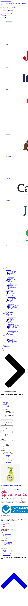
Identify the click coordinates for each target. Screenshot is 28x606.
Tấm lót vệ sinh (11, 293)
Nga (5, 448)
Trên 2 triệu (7, 416)
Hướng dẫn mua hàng (7, 542)
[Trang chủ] (4, 17)
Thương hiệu (5, 19)
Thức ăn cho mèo (9, 314)
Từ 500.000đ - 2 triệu (9, 415)
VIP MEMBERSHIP (7, 550)
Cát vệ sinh (10, 329)
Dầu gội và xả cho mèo (13, 284)
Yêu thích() (9, 13)
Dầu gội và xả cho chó (13, 281)
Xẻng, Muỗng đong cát (13, 331)
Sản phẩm (5, 268)
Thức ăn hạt (8, 270)
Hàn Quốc (7, 443)
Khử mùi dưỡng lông (12, 306)
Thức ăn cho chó (9, 295)
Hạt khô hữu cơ (11, 273)
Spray (6, 428)
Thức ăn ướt (10, 299)
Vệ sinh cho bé (9, 286)
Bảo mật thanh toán (7, 553)
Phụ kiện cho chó (9, 312)
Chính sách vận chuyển (8, 551)
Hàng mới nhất (9, 460)
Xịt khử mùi (10, 290)
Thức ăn (7, 336)
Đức (6, 446)
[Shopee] (5, 531)
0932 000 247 (8, 523)
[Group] (3, 531)
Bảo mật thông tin (6, 555)
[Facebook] (1, 531)
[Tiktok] (7, 531)
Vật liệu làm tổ (11, 340)
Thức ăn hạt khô (11, 272)
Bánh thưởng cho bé (10, 274)
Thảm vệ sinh (11, 332)
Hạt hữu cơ (13, 3)
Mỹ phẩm (8, 280)
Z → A (7, 457)
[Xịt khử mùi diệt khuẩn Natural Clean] (10, 483)
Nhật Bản (7, 445)
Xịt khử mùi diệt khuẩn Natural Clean (11, 485)
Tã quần (10, 292)
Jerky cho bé (11, 277)
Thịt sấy (17, 3)
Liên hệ (4, 345)
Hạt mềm (2, 3)
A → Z (7, 456)
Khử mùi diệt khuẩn (12, 307)
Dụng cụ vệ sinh (11, 288)
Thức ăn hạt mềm (12, 271)
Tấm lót (10, 311)
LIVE (2, 348)
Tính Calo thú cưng (7, 545)
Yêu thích (4, 10)
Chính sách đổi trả (7, 552)
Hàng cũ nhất (8, 462)
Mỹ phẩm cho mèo (9, 321)
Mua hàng (16, 489)
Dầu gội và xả (11, 302)
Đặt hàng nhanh (6, 346)
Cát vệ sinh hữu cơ (12, 287)
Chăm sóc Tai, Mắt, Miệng (13, 305)
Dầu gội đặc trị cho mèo (13, 285)
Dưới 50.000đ (7, 411)
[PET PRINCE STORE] (6, 1)
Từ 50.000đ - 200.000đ (9, 412)
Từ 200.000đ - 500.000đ (10, 414)
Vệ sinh (7, 338)
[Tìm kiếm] (14, 7)
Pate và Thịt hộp (11, 279)
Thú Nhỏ (5, 335)
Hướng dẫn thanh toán (7, 543)
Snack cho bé (11, 275)
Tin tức (4, 344)
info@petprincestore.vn (10, 525)
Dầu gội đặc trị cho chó (13, 283)
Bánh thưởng (11, 300)
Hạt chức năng (8, 3)
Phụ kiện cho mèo (9, 334)
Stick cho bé (10, 278)
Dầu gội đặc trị (11, 304)
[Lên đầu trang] (14, 601)
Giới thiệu (5, 18)
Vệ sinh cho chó (9, 308)
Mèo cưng (7, 435)
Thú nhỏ (6, 437)
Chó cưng (7, 434)
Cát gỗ (20, 3)
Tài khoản (4, 13)
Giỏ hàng (4, 15)
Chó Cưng (5, 294)
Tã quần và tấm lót (9, 291)
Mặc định (8, 455)
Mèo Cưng (5, 313)
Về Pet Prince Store (7, 534)
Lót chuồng (10, 339)
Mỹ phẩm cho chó (9, 301)
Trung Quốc (7, 444)
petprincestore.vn (8, 526)
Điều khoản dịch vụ (7, 544)
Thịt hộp (10, 320)
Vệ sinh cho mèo (9, 328)
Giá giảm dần (8, 459)
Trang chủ (5, 350)
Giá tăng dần (8, 458)
